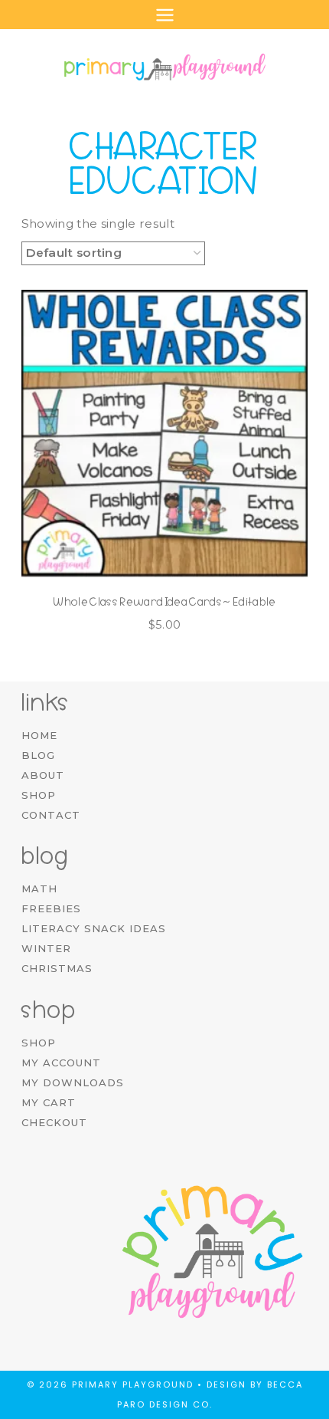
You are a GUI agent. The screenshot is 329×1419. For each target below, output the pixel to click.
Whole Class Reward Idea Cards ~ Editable (164, 602)
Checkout (54, 1122)
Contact (50, 815)
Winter (46, 948)
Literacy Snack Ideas (93, 928)
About (42, 775)
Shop (38, 795)
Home (39, 735)
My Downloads (72, 1082)
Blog (38, 755)
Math (39, 888)
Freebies (51, 908)
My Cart (48, 1102)
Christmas (57, 968)
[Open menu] (164, 14)
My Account (61, 1062)
